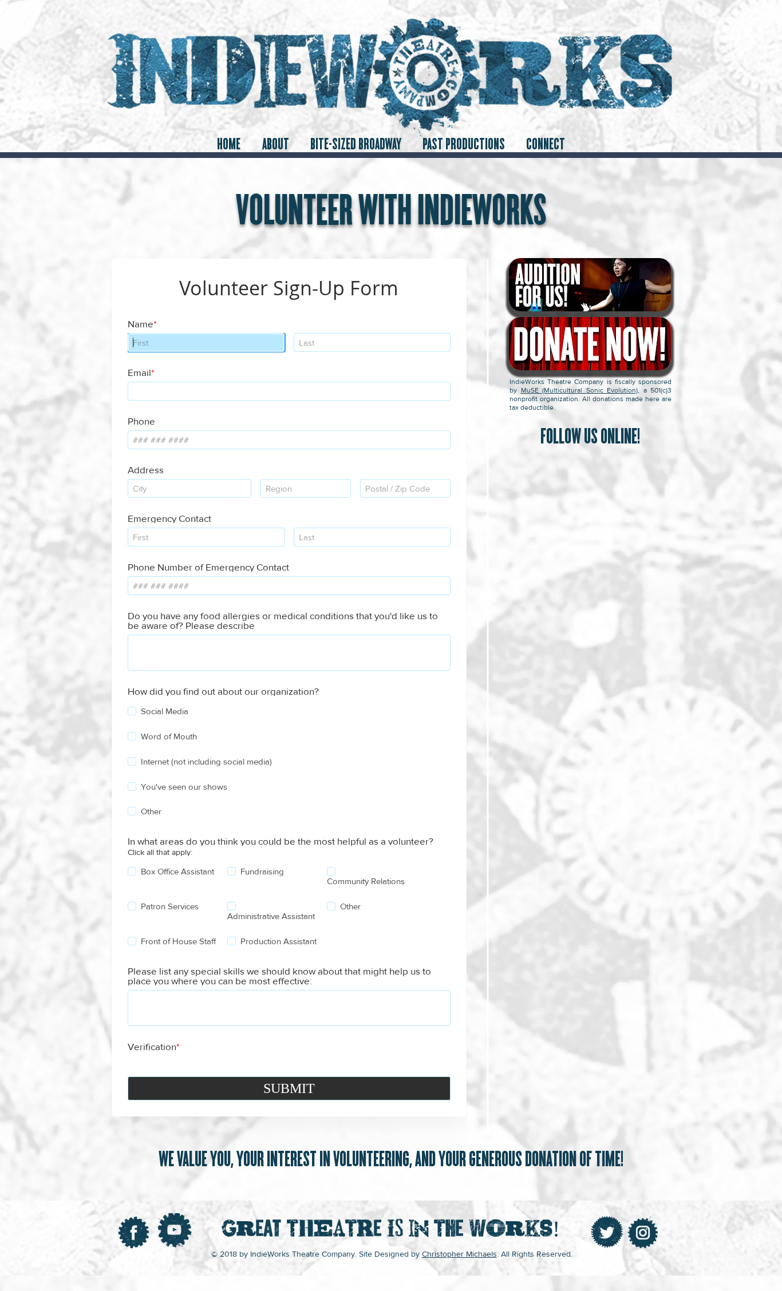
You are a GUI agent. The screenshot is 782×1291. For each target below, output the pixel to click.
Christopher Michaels (459, 1253)
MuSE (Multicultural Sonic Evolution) (579, 390)
